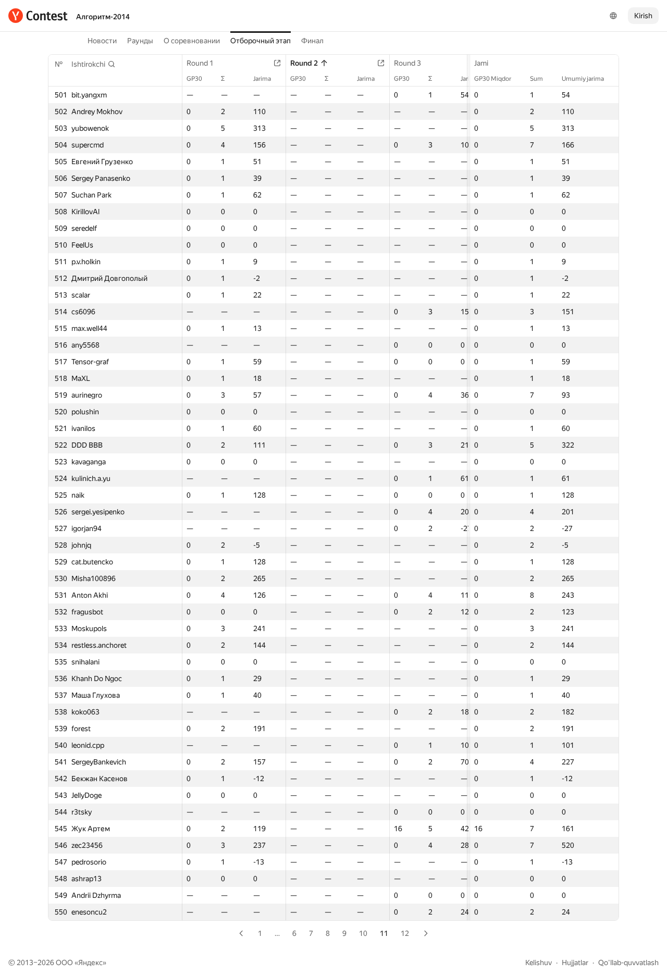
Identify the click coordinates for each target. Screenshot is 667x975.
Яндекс (90, 962)
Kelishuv (538, 962)
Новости (102, 40)
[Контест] (38, 15)
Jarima (262, 78)
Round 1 (200, 63)
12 (405, 933)
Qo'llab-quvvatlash (628, 962)
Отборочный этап (260, 40)
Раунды (140, 40)
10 (363, 933)
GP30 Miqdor (492, 78)
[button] (93, 64)
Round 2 (304, 63)
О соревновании (192, 40)
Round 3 (407, 63)
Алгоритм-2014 (103, 17)
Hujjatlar (575, 962)
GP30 (194, 78)
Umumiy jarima (583, 78)
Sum (536, 78)
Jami (481, 63)
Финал (312, 40)
